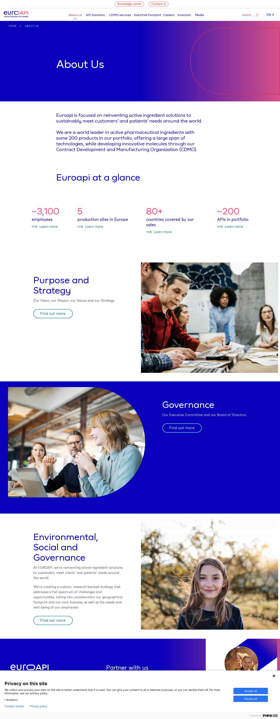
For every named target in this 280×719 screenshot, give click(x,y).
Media (199, 15)
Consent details (14, 706)
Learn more (48, 226)
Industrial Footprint (147, 15)
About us (75, 15)
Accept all (251, 691)
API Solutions (95, 15)
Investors (184, 15)
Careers (168, 15)
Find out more (53, 314)
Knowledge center (129, 4)
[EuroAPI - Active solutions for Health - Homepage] (16, 14)
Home (13, 26)
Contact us (158, 4)
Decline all (250, 698)
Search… (248, 15)
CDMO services (120, 15)
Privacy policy (38, 706)
